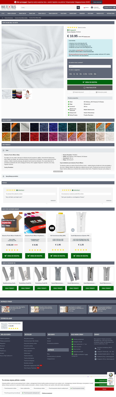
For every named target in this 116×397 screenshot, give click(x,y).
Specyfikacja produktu (12, 176)
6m (77, 74)
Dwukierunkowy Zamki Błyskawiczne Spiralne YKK (9, 283)
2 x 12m (85, 74)
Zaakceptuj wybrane (104, 384)
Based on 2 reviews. (82, 27)
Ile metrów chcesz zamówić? (76, 62)
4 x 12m (90, 74)
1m (74, 74)
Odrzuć (104, 389)
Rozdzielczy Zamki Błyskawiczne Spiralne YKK (41, 283)
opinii (86, 354)
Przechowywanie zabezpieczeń (32, 393)
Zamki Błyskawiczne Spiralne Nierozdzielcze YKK (106, 283)
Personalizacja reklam (39, 388)
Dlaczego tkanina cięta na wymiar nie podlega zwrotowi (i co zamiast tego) (17, 308)
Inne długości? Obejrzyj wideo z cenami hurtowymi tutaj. (81, 51)
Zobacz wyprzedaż (97, 2)
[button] (78, 92)
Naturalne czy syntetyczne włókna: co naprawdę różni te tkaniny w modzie (105, 308)
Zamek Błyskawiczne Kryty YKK (58, 283)
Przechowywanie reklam (10, 388)
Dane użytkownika (25, 388)
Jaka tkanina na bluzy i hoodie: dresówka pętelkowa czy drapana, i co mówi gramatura (47, 308)
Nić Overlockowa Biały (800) (57, 235)
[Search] (78, 7)
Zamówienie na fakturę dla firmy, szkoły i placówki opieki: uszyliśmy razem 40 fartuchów (76, 308)
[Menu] (113, 373)
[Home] (2, 18)
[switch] (110, 384)
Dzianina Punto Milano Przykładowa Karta (35, 235)
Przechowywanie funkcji (78, 388)
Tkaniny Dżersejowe (9, 17)
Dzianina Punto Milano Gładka (21, 17)
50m (95, 74)
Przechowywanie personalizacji (12, 393)
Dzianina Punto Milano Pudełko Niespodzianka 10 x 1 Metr (12, 235)
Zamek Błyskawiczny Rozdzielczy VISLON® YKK (74, 283)
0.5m (70, 74)
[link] (3, 13)
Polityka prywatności (47, 393)
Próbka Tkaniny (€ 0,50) (91, 87)
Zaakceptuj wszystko (104, 380)
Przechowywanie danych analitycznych (58, 388)
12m (81, 74)
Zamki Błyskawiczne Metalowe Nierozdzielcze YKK (90, 283)
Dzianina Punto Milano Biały (14, 323)
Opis (7, 150)
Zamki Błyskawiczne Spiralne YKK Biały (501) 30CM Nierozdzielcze (81, 235)
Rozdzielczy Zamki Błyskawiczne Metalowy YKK (25, 283)
